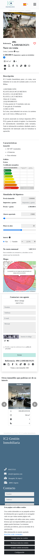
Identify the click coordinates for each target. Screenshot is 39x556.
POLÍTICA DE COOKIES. (13, 534)
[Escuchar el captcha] (8, 341)
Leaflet (17, 291)
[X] (17, 66)
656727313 (19, 303)
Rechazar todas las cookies (19, 543)
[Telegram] (5, 69)
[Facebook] (13, 66)
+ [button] (6, 264)
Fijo (6, 241)
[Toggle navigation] (34, 4)
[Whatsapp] (29, 66)
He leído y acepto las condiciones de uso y (18, 347)
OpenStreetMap (25, 291)
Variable (14, 241)
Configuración (19, 552)
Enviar (19, 355)
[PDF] (9, 66)
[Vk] (25, 66)
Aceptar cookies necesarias (19, 547)
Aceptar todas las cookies (19, 538)
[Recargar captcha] (5, 341)
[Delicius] (21, 66)
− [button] (6, 267)
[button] (4, 404)
